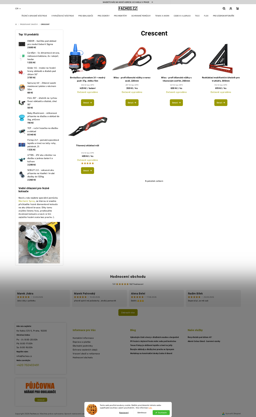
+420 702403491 (28, 365)
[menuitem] (34, 16)
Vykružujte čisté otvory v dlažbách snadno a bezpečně (154, 337)
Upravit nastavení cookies (76, 413)
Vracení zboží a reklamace (86, 353)
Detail (86, 102)
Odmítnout (141, 412)
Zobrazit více (128, 312)
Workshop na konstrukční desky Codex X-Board (151, 353)
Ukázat (40, 399)
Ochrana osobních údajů (85, 349)
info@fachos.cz (24, 356)
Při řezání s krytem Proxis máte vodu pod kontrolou (153, 341)
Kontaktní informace (83, 338)
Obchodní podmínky (83, 345)
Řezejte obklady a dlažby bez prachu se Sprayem (152, 349)
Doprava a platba (82, 341)
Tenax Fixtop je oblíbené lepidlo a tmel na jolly (151, 345)
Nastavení (124, 412)
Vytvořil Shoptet (233, 413)
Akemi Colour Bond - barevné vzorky (204, 341)
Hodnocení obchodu (128, 277)
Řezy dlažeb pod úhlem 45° (200, 337)
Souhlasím (162, 412)
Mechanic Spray (27, 201)
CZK (16, 8)
